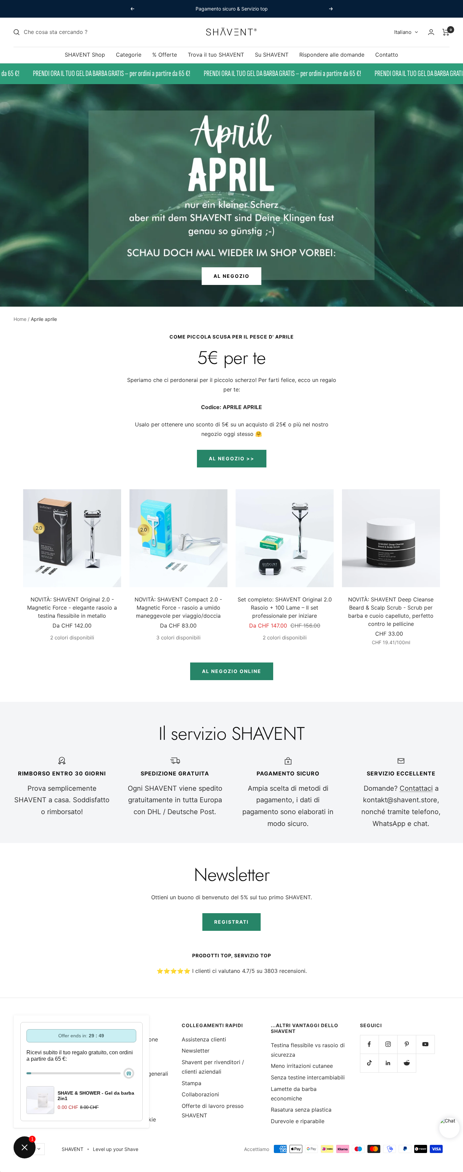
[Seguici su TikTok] (369, 1063)
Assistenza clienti (204, 1039)
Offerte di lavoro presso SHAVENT (213, 1110)
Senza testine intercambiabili (308, 1077)
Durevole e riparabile (297, 1121)
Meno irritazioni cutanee (302, 1065)
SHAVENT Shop (85, 54)
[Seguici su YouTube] (425, 1044)
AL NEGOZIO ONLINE (231, 671)
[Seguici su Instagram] (388, 1044)
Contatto (386, 54)
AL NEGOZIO (231, 276)
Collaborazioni (200, 1094)
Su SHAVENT (271, 54)
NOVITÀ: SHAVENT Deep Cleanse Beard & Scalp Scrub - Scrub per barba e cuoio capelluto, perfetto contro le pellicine (391, 611)
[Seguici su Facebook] (369, 1044)
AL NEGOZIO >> (232, 458)
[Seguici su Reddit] (406, 1063)
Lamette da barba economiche (294, 1093)
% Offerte (164, 54)
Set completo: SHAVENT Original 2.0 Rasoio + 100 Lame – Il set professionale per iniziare (285, 607)
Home (20, 319)
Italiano (402, 32)
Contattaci (416, 788)
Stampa (191, 1083)
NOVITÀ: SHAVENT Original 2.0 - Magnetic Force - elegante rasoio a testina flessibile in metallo (72, 607)
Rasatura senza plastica (301, 1109)
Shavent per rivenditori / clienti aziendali (213, 1067)
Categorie (128, 54)
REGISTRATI (231, 922)
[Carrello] (445, 32)
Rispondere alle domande (331, 54)
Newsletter (195, 1050)
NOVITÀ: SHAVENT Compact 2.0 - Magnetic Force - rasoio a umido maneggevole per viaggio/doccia (178, 607)
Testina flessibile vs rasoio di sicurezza (308, 1050)
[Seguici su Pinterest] (406, 1044)
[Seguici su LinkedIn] (388, 1063)
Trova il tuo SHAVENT (216, 54)
